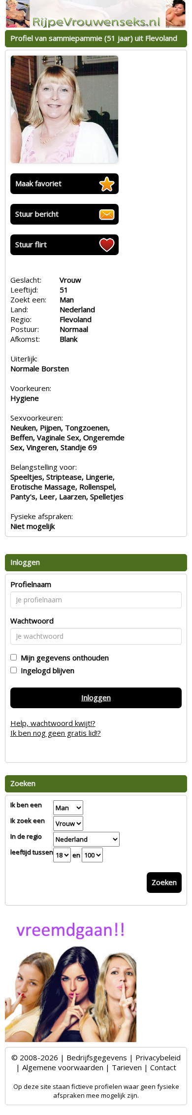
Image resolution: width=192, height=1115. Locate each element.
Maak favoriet (38, 183)
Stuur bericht (37, 214)
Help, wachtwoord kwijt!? (53, 723)
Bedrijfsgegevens (96, 1057)
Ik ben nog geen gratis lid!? (55, 733)
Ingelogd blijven (45, 670)
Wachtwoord (32, 620)
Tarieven (127, 1067)
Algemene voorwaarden (62, 1067)
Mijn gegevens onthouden (63, 657)
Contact (163, 1067)
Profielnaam (30, 584)
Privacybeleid (158, 1057)
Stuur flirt (31, 244)
